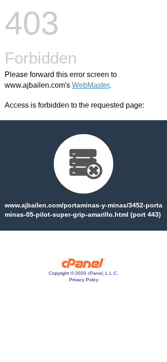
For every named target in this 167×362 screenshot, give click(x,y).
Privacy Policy (83, 279)
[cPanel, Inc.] (84, 265)
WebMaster (90, 85)
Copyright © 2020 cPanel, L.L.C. (83, 273)
